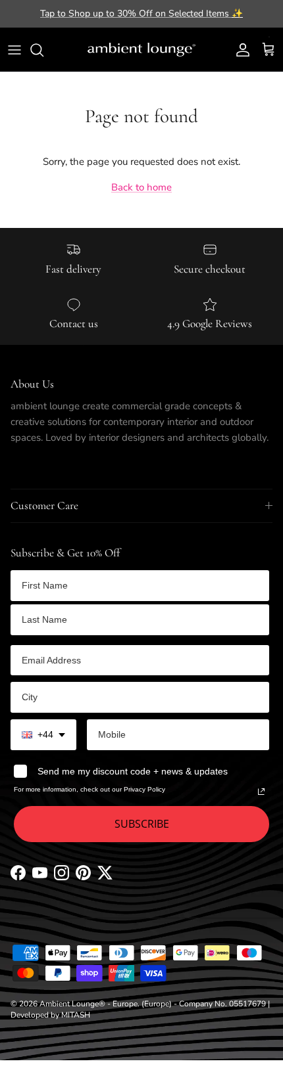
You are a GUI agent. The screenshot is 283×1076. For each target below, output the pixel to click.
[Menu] (14, 49)
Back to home (141, 187)
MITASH (75, 1015)
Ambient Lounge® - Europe (88, 1003)
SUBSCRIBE (142, 824)
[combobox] (43, 734)
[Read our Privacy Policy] (261, 791)
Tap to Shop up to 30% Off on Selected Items (141, 13)
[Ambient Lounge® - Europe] (141, 50)
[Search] (43, 49)
